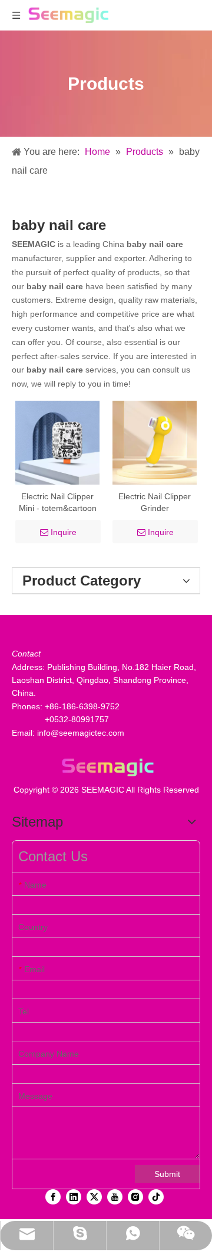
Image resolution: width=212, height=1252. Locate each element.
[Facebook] (53, 1196)
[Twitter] (94, 1196)
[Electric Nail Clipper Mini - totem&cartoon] (57, 441)
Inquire (64, 532)
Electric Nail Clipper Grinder (154, 502)
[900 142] (106, 767)
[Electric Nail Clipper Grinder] (154, 441)
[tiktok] (156, 1196)
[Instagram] (135, 1196)
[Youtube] (114, 1196)
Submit (167, 1174)
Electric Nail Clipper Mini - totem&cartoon (58, 502)
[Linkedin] (73, 1196)
